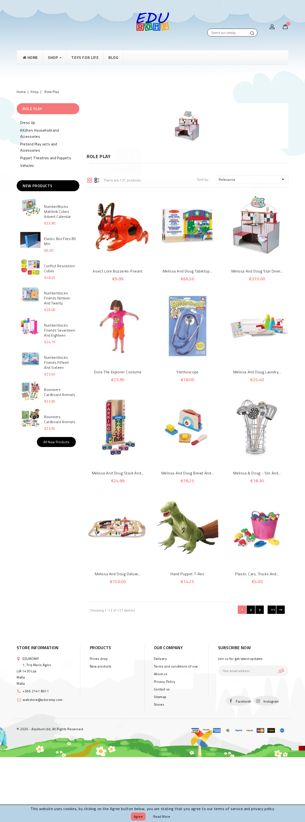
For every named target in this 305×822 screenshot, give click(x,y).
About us (161, 673)
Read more (161, 816)
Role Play (32, 109)
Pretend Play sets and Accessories (38, 147)
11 (273, 609)
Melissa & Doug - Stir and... (257, 473)
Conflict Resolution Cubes (59, 268)
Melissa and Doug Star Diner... (257, 271)
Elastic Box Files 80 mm (60, 241)
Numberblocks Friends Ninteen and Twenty (57, 298)
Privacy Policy (164, 681)
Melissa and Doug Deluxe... (118, 574)
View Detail (124, 254)
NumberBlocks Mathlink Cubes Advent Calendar (57, 211)
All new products (56, 441)
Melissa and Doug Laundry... (257, 372)
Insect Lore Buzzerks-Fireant (118, 271)
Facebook (243, 701)
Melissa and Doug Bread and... (187, 473)
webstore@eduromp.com (43, 699)
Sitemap (160, 696)
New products (101, 666)
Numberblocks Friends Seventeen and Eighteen (59, 330)
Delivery (160, 658)
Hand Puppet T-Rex (187, 574)
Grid (89, 180)
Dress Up (27, 122)
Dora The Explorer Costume (117, 372)
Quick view (111, 254)
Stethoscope (187, 372)
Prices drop (99, 658)
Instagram (271, 701)
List (97, 180)
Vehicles (27, 165)
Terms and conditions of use (176, 666)
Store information (38, 647)
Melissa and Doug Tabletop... (187, 271)
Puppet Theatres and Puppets (45, 158)
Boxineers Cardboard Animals (59, 392)
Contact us (162, 689)
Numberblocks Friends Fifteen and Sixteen (56, 362)
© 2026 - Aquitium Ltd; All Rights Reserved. (50, 728)
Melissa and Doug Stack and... (118, 473)
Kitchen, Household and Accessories (39, 133)
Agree (138, 816)
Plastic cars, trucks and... (257, 574)
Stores (159, 704)
